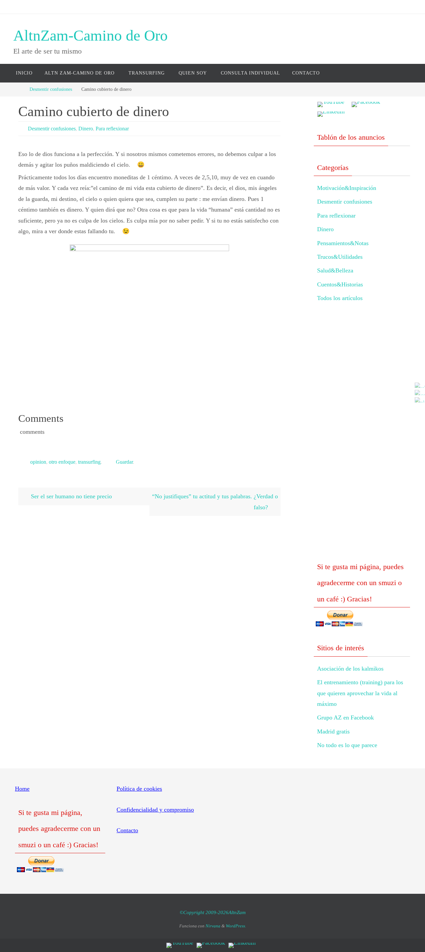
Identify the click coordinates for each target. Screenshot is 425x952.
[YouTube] (418, 385)
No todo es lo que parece (347, 745)
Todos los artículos (340, 298)
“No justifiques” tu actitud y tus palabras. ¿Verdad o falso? (215, 501)
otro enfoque (62, 462)
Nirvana (213, 925)
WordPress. (236, 925)
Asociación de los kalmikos (350, 668)
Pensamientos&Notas (343, 243)
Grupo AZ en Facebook (345, 717)
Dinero (85, 128)
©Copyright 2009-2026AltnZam (213, 912)
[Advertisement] (362, 438)
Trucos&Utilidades (340, 256)
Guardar (124, 462)
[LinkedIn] (418, 399)
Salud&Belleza (335, 270)
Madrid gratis (333, 731)
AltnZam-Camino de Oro (90, 35)
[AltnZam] (418, 392)
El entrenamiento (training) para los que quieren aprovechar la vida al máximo (360, 693)
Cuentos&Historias (340, 284)
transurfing (89, 462)
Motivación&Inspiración (346, 188)
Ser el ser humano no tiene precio (70, 496)
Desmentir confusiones (51, 89)
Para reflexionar (112, 128)
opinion (38, 462)
